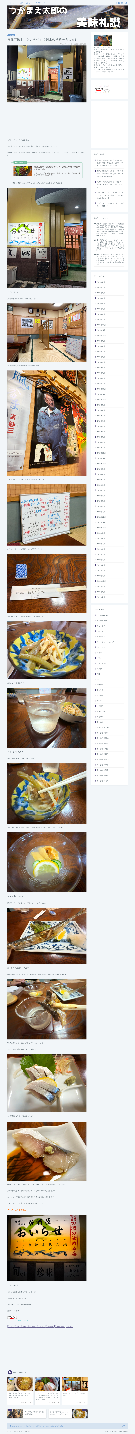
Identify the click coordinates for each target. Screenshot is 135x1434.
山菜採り (100, 669)
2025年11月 (101, 330)
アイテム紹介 (102, 621)
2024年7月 (101, 415)
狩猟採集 (100, 685)
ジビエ (99, 653)
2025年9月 (101, 341)
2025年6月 (101, 357)
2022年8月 (101, 538)
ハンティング (102, 663)
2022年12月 (101, 517)
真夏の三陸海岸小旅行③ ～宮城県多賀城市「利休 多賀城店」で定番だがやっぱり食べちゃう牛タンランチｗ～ (110, 163)
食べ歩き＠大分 (103, 733)
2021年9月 (101, 586)
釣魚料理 (100, 706)
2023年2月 (101, 506)
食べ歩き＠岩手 (103, 749)
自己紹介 (100, 695)
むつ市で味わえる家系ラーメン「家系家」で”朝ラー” (110, 204)
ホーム (12, 3)
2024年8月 (101, 410)
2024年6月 (101, 421)
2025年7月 (101, 351)
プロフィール (41, 3)
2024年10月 (101, 399)
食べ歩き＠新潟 (103, 759)
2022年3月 (101, 565)
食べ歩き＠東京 (103, 765)
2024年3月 (101, 437)
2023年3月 (101, 501)
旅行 (98, 679)
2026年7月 (101, 287)
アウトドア (101, 626)
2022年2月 (101, 570)
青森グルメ (11, 35)
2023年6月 (101, 485)
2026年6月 (101, 293)
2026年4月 (101, 303)
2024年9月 (101, 405)
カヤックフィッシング (105, 642)
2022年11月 (101, 522)
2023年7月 (101, 480)
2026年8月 (101, 282)
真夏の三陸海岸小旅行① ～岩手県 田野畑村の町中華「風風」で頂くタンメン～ (110, 184)
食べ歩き (70, 1326)
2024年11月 (101, 394)
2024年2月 (101, 442)
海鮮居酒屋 (32, 1326)
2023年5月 (101, 490)
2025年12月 (101, 325)
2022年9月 (101, 533)
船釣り (99, 701)
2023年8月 (101, 474)
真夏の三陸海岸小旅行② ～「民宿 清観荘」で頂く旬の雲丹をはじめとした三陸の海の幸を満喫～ (110, 173)
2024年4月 (101, 432)
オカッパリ (101, 637)
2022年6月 (101, 549)
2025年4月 (101, 367)
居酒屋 (24, 1326)
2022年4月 (101, 560)
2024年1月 (101, 447)
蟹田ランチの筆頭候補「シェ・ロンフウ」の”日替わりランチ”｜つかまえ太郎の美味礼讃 (110, 260)
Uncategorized (102, 615)
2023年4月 (101, 496)
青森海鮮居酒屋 (60, 1326)
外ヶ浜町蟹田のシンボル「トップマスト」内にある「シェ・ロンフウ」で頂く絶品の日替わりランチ (110, 256)
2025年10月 (101, 335)
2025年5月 (101, 362)
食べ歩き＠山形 (103, 743)
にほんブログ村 (22, 1320)
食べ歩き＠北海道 (103, 727)
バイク (99, 658)
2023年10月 (101, 463)
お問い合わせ (25, 3)
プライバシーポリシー (15, 1431)
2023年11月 (101, 458)
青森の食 (100, 717)
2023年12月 (101, 453)
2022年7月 (101, 544)
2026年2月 (101, 314)
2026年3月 (101, 309)
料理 (98, 674)
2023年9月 (101, 469)
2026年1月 (101, 319)
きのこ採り (101, 647)
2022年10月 (101, 528)
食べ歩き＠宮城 (103, 738)
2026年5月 (101, 298)
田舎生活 (100, 690)
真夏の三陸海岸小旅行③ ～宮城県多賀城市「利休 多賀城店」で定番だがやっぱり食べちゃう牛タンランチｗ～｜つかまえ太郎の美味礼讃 (110, 231)
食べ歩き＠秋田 (103, 775)
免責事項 (27, 1431)
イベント (100, 631)
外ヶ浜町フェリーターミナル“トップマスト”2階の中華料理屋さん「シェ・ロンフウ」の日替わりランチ (110, 242)
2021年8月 (101, 592)
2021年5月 (101, 597)
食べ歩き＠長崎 (103, 781)
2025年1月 (101, 383)
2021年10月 (101, 581)
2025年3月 (101, 373)
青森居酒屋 (50, 1326)
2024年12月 (101, 389)
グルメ (11, 1326)
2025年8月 (101, 346)
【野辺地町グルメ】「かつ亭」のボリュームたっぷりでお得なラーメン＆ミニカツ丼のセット (110, 195)
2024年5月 (101, 426)
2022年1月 (101, 576)
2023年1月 (101, 512)
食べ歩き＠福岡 (103, 770)
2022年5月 (101, 554)
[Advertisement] (46, 120)
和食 (17, 1326)
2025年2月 (101, 378)
